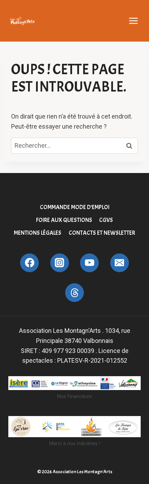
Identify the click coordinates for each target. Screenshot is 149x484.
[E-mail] (119, 262)
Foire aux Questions (64, 220)
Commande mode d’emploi (74, 207)
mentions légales (37, 232)
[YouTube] (89, 262)
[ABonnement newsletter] (74, 292)
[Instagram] (59, 262)
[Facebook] (29, 262)
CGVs (106, 220)
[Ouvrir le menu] (133, 21)
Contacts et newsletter (102, 232)
